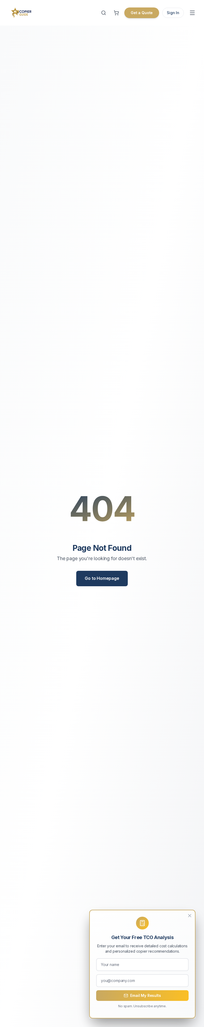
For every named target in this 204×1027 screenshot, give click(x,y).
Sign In (173, 12)
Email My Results (145, 995)
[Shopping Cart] (116, 13)
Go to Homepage (102, 578)
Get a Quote (142, 12)
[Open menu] (192, 12)
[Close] (189, 915)
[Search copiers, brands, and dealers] (103, 13)
